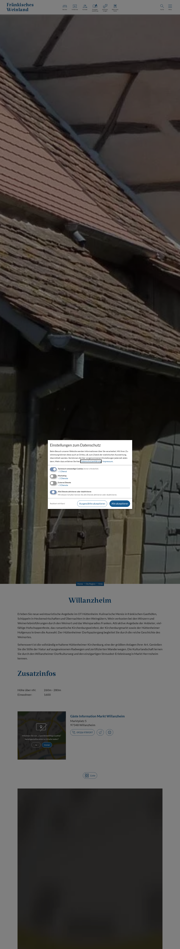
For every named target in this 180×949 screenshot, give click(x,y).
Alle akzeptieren (119, 503)
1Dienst (62, 471)
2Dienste (63, 478)
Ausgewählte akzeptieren (92, 503)
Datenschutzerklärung (91, 461)
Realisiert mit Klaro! (57, 503)
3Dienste (63, 485)
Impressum (108, 461)
